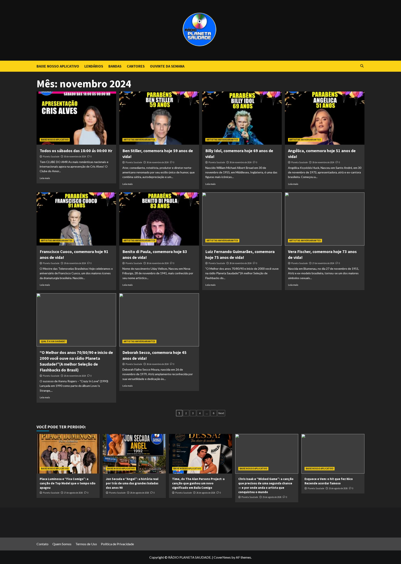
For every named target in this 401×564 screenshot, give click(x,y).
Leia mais (45, 178)
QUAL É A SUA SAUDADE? (53, 341)
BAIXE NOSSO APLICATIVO (58, 66)
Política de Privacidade (117, 544)
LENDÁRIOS (93, 66)
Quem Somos (61, 544)
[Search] (361, 66)
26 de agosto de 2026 (139, 492)
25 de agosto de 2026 (272, 497)
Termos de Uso (86, 544)
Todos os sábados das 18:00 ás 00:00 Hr (76, 150)
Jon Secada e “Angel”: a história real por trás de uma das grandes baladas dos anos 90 (132, 483)
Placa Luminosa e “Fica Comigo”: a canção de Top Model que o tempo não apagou (67, 483)
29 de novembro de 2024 (75, 263)
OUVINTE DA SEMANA (167, 66)
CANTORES (136, 66)
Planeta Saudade (51, 156)
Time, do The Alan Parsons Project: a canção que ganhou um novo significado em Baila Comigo (198, 483)
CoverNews (222, 557)
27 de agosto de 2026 (73, 492)
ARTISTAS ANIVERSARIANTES (139, 139)
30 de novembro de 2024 (75, 156)
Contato (42, 544)
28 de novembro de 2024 (158, 263)
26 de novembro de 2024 (75, 375)
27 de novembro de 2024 (323, 263)
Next (221, 413)
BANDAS (115, 66)
